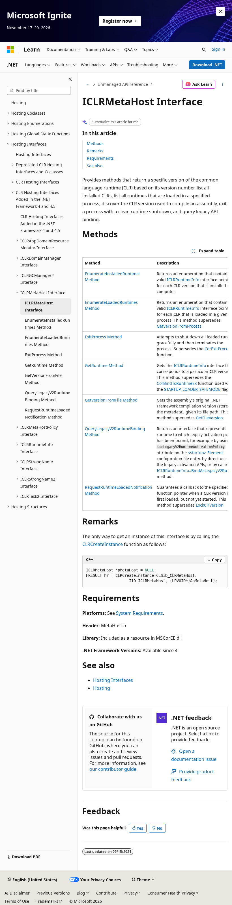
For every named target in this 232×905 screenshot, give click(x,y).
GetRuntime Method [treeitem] (44, 365)
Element (205, 452)
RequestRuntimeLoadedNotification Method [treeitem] (47, 413)
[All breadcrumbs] (87, 84)
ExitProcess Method (103, 337)
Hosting (101, 688)
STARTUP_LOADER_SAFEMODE (192, 389)
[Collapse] (70, 79)
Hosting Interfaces (113, 680)
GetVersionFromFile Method (111, 400)
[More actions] (222, 84)
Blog (81, 893)
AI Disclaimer (17, 893)
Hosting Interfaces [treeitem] (33, 154)
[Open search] (204, 49)
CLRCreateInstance (102, 544)
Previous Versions (53, 893)
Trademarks (47, 901)
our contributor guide (112, 769)
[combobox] (39, 90)
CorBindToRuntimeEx (177, 383)
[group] (154, 384)
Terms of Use (17, 901)
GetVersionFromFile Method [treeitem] (43, 379)
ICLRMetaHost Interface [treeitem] (39, 306)
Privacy (130, 893)
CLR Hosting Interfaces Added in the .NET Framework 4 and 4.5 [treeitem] (42, 223)
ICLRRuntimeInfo (183, 279)
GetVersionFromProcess (179, 326)
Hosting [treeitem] (18, 102)
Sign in (218, 49)
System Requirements (139, 613)
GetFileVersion (209, 418)
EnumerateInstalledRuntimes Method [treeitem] (47, 323)
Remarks (95, 150)
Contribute (106, 893)
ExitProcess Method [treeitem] (43, 354)
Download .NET (207, 64)
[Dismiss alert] (220, 11)
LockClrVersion (210, 505)
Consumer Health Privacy (171, 893)
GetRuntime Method (104, 365)
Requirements (100, 158)
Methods (95, 143)
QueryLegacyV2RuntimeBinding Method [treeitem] (47, 396)
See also (94, 165)
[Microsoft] (10, 49)
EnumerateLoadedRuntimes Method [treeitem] (47, 341)
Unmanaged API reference (123, 84)
